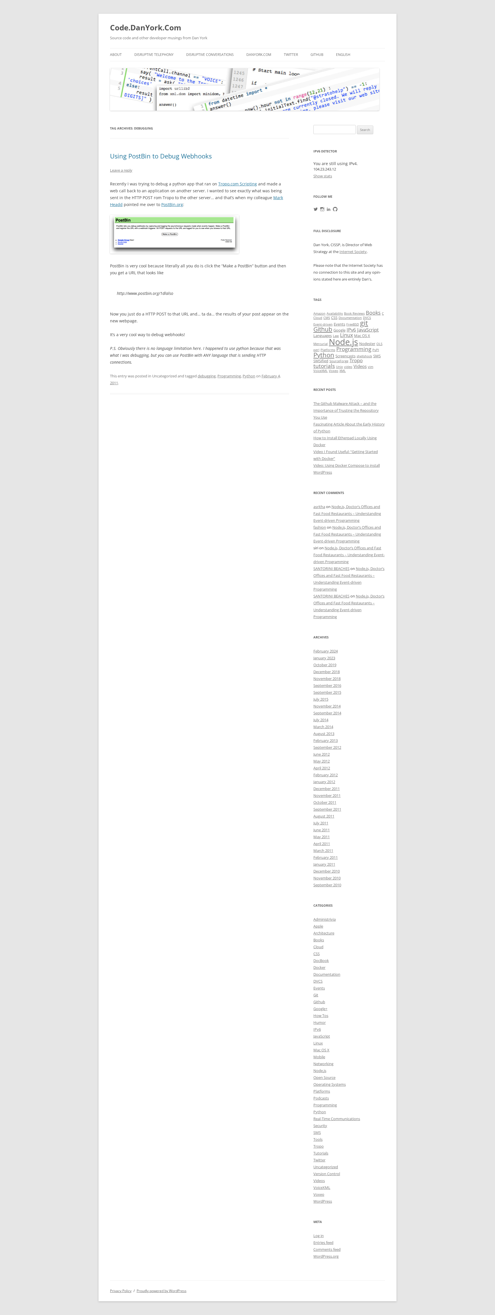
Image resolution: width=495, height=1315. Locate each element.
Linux (346, 335)
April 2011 (321, 843)
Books (373, 312)
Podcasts (321, 1098)
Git (315, 994)
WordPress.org (326, 1256)
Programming (229, 376)
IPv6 (351, 329)
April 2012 (321, 768)
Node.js (343, 342)
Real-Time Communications (336, 1118)
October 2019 (324, 664)
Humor (319, 1022)
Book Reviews (354, 313)
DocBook (321, 960)
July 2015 (320, 699)
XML (342, 371)
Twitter (291, 54)
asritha (319, 506)
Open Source (324, 1077)
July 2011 (320, 823)
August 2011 (323, 816)
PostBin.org (172, 204)
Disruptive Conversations (210, 54)
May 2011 (321, 836)
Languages (322, 335)
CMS (326, 318)
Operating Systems (329, 1084)
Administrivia (324, 919)
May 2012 (321, 761)
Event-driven (323, 324)
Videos (360, 366)
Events (339, 324)
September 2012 (327, 747)
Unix (339, 367)
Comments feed (327, 1249)
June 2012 (321, 754)
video (348, 367)
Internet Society (353, 251)
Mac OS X (362, 335)
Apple (318, 926)
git (364, 323)
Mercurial (320, 344)
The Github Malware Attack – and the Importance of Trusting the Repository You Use (346, 410)
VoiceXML (320, 371)
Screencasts (345, 355)
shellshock (364, 356)
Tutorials (320, 1153)
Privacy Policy (120, 1290)
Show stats (322, 176)
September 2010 (327, 884)
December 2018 (326, 671)
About (116, 54)
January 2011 (324, 864)
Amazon (319, 313)
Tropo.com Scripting (237, 184)
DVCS (367, 318)
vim (370, 367)
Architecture (323, 933)
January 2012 (324, 781)
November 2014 (327, 706)
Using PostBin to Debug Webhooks (161, 156)
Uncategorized (325, 1166)
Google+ (320, 1008)
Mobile (319, 1056)
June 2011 (321, 829)
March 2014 (323, 726)
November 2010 (327, 878)
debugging (207, 376)
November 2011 (327, 795)
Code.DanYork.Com (145, 27)
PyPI (375, 350)
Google (339, 330)
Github (317, 54)
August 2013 (323, 733)
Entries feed (323, 1242)
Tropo (356, 360)
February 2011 (325, 857)
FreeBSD (352, 324)
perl (316, 350)
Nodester (367, 343)
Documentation (350, 318)
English (343, 54)
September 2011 (327, 809)
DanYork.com (258, 54)
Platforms (328, 350)
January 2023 (324, 658)
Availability (335, 313)
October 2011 (324, 802)
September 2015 (327, 692)
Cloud (317, 318)
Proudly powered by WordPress (161, 1290)
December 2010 (326, 871)
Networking (323, 1063)
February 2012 (325, 774)
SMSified (320, 360)
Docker (319, 967)
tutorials (324, 366)
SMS (377, 355)
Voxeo (333, 371)
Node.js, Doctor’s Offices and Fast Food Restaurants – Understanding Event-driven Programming (347, 513)
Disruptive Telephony (154, 54)
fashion (319, 527)
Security (320, 1125)
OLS (379, 344)
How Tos (320, 1015)
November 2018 (327, 678)
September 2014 (327, 713)
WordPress (322, 1201)
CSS (334, 317)
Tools (318, 1139)
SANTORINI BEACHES (331, 568)
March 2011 (323, 850)
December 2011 (326, 788)
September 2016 (327, 685)
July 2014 (320, 719)
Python (249, 376)
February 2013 (325, 740)
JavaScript (368, 329)
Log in (318, 1235)
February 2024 (325, 651)
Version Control (326, 1173)
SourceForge (338, 361)
